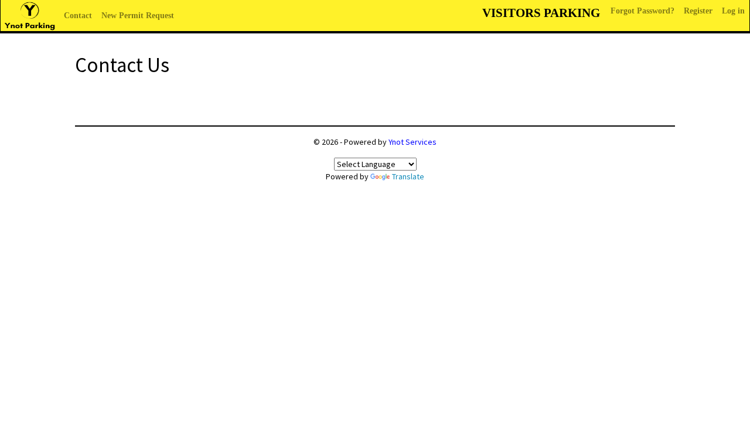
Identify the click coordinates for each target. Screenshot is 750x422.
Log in (733, 10)
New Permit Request (137, 15)
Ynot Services (412, 142)
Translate (408, 176)
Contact (78, 15)
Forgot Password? (642, 10)
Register (698, 10)
